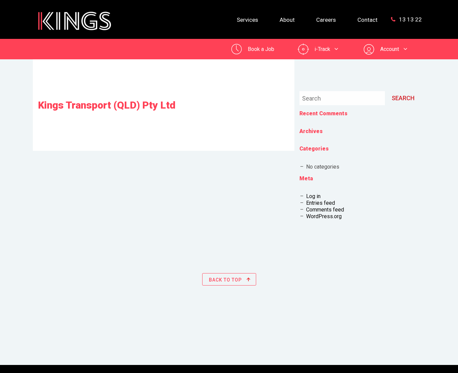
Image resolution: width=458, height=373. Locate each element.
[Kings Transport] (74, 16)
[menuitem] (247, 19)
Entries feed (320, 203)
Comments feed (325, 209)
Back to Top (226, 280)
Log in (313, 196)
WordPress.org (324, 216)
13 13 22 (410, 19)
